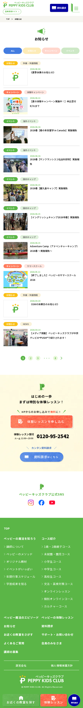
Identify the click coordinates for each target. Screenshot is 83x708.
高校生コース (52, 576)
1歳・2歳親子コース (57, 546)
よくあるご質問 (14, 643)
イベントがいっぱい (19, 569)
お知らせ (9, 626)
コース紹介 (49, 538)
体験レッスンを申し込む (46, 421)
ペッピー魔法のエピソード (21, 617)
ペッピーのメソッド (19, 554)
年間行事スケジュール (20, 576)
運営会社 (21, 665)
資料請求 (61, 7)
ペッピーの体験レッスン (58, 617)
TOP (7, 19)
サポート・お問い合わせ (58, 634)
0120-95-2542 (53, 436)
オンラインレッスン (57, 591)
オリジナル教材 (16, 561)
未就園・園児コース (57, 554)
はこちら (46, 456)
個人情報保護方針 (62, 665)
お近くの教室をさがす (18, 634)
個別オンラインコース (58, 599)
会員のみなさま (52, 643)
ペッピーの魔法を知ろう (20, 538)
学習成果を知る (16, 584)
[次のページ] (61, 358)
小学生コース (52, 561)
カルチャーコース (55, 606)
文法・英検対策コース (58, 584)
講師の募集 (11, 652)
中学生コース (52, 569)
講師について (15, 546)
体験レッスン (53, 702)
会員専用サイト (11, 11)
